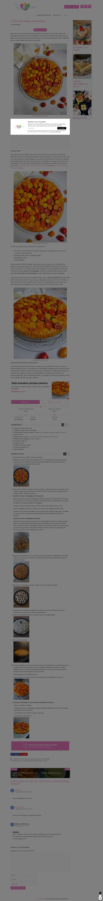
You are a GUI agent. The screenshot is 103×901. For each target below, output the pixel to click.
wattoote (18, 790)
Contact (75, 6)
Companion (15, 759)
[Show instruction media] (64, 453)
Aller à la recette (41, 30)
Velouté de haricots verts (51, 773)
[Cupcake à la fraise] (82, 44)
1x (62, 425)
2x (65, 425)
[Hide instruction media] (67, 453)
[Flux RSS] (89, 6)
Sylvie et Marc (19, 807)
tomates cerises (42, 761)
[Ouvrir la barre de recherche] (65, 15)
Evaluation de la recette (18, 851)
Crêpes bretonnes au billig (80, 84)
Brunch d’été (80, 118)
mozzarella (26, 761)
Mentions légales (49, 898)
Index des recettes (44, 15)
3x (67, 425)
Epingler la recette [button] (56, 402)
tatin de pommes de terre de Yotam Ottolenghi (33, 166)
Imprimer (26, 402)
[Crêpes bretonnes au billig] (82, 78)
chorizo (20, 761)
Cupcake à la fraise (80, 48)
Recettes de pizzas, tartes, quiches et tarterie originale (34, 759)
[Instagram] (85, 6)
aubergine (15, 761)
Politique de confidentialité (61, 898)
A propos (68, 6)
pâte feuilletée (34, 761)
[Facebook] (82, 6)
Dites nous (32, 747)
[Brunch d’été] (82, 114)
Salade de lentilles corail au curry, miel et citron (25, 774)
